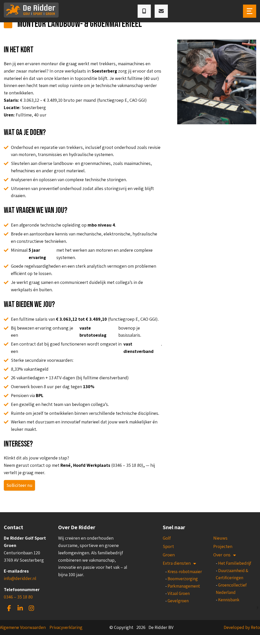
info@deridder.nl (20, 578)
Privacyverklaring (66, 627)
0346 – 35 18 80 (18, 597)
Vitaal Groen (179, 593)
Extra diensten (177, 563)
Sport (168, 546)
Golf (167, 538)
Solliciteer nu (19, 485)
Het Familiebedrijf (234, 563)
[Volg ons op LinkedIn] (20, 608)
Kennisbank (228, 600)
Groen (169, 555)
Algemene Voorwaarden (23, 627)
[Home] (31, 11)
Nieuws (220, 538)
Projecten (222, 546)
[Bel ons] (144, 11)
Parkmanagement (184, 586)
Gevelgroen (178, 601)
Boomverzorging (183, 578)
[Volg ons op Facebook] (9, 608)
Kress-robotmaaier (185, 571)
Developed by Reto (242, 627)
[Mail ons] (161, 11)
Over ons (222, 555)
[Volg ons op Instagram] (31, 608)
